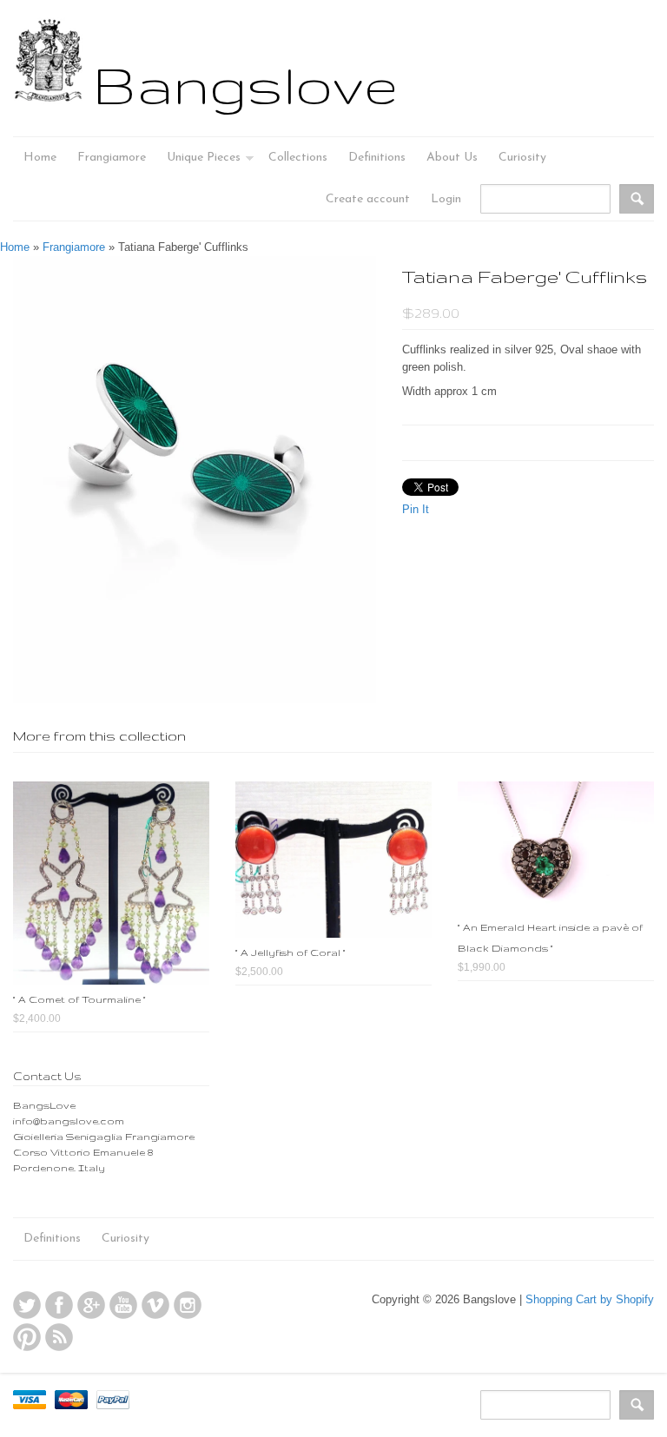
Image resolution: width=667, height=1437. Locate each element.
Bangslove (245, 84)
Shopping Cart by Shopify (589, 1299)
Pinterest (27, 1337)
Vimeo (155, 1305)
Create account (368, 199)
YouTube (123, 1305)
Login (446, 199)
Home (15, 247)
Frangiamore (74, 247)
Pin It (415, 509)
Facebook (59, 1305)
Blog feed (59, 1337)
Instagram (187, 1305)
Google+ (91, 1305)
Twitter (27, 1305)
